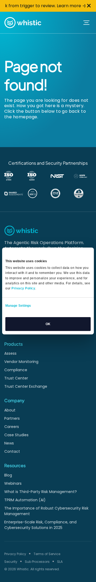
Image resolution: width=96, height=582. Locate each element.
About (9, 410)
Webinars (13, 483)
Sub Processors (37, 561)
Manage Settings (18, 306)
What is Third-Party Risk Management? (40, 491)
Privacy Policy (15, 554)
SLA (60, 561)
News (9, 443)
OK (48, 324)
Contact (12, 451)
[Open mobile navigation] (86, 22)
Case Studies (16, 435)
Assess (10, 353)
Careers (11, 426)
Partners (12, 418)
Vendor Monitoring (21, 361)
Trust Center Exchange (25, 386)
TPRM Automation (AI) (25, 500)
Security (10, 561)
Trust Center (16, 378)
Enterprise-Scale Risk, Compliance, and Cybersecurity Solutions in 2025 (40, 524)
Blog (8, 475)
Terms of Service (47, 554)
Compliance (15, 370)
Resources (15, 465)
